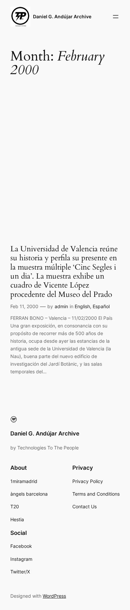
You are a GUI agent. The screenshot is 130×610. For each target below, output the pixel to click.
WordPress (54, 596)
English (82, 306)
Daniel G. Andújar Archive (62, 16)
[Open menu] (116, 17)
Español (101, 306)
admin (61, 306)
